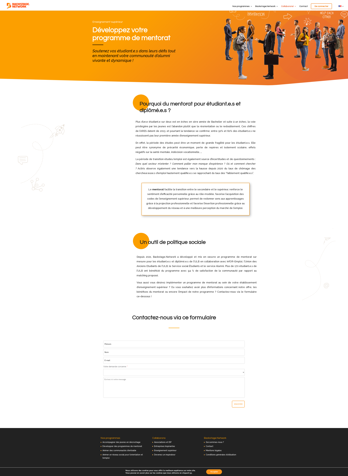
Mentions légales (214, 450)
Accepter (214, 471)
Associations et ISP (163, 442)
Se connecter (321, 6)
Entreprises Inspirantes (164, 446)
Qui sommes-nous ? (215, 442)
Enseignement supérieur (165, 450)
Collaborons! (287, 6)
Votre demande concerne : (115, 366)
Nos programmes (241, 6)
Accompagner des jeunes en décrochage (121, 442)
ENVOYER (238, 404)
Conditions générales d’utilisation (221, 455)
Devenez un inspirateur (164, 455)
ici (191, 473)
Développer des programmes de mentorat (122, 446)
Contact (303, 6)
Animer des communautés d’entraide (119, 450)
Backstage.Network (265, 6)
